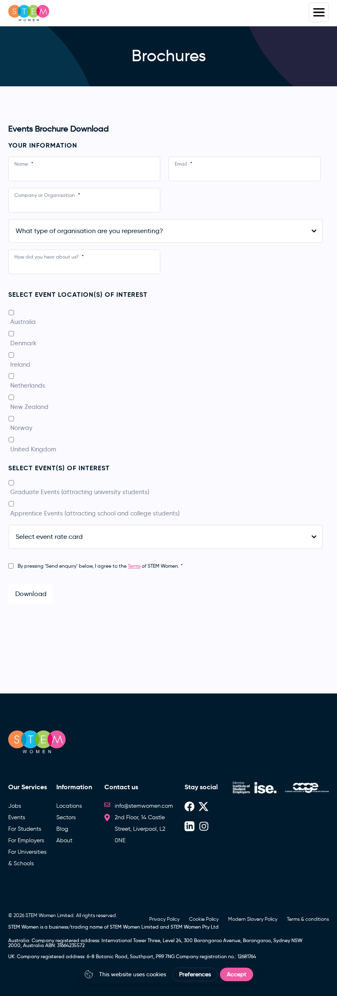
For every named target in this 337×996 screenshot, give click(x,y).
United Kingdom (33, 449)
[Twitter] (203, 805)
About (64, 840)
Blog (62, 828)
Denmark (23, 343)
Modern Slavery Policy (252, 919)
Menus (319, 12)
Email (183, 164)
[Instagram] (204, 825)
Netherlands (27, 385)
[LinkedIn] (189, 825)
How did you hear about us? (49, 257)
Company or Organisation (47, 195)
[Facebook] (189, 805)
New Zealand (29, 407)
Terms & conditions (308, 919)
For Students (24, 828)
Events (16, 817)
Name (23, 164)
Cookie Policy (204, 919)
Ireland (20, 364)
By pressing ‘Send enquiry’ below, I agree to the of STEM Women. (100, 566)
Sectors (66, 817)
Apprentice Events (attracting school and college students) (95, 513)
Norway (21, 428)
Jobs (14, 805)
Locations (69, 805)
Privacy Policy (164, 919)
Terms (134, 566)
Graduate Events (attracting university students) (79, 492)
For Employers (26, 840)
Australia (23, 322)
